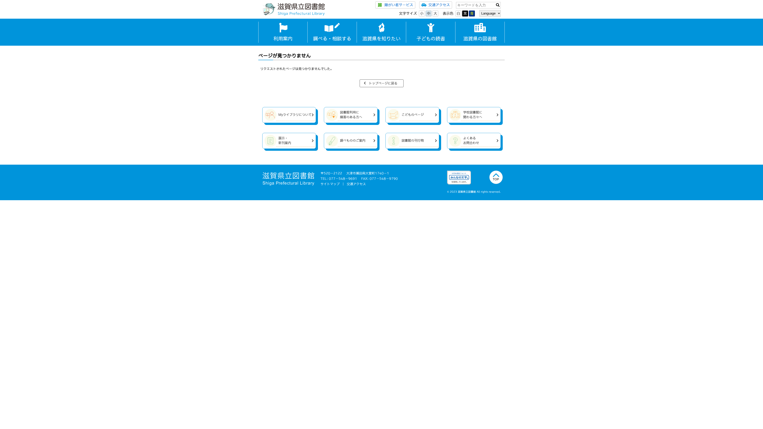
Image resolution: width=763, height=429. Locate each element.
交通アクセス (439, 5)
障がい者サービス (398, 5)
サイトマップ (330, 184)
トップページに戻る (383, 83)
